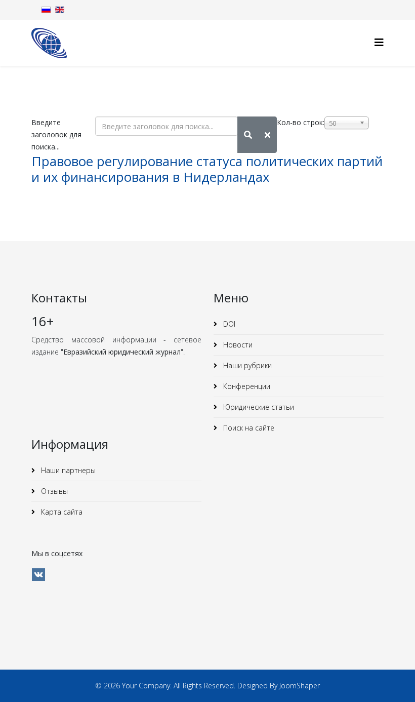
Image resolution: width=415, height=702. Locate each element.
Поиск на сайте (247, 428)
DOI (228, 324)
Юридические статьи (257, 407)
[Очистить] (267, 134)
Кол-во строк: (300, 122)
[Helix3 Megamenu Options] (379, 42)
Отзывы (53, 491)
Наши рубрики (246, 365)
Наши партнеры (67, 470)
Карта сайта (60, 512)
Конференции (245, 386)
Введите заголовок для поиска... (56, 134)
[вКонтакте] (38, 574)
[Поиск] (248, 134)
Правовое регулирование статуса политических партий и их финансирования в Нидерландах (207, 169)
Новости (237, 344)
